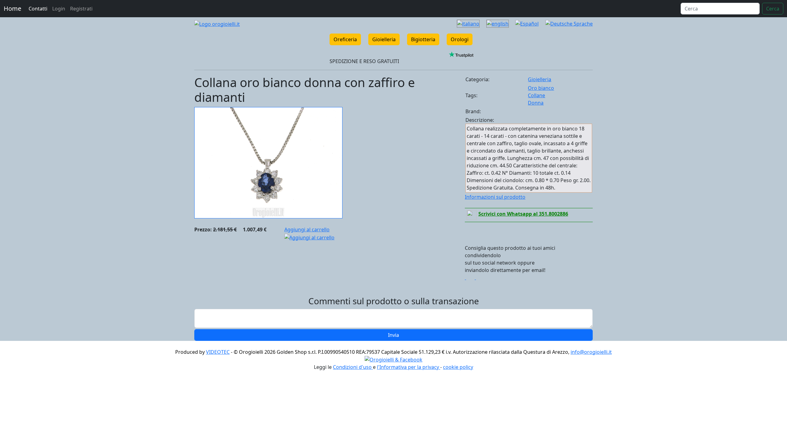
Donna (536, 102)
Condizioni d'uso (353, 367)
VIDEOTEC (218, 352)
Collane (536, 95)
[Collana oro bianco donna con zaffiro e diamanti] (268, 162)
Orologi (460, 39)
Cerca (772, 8)
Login (58, 8)
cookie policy (458, 367)
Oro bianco (541, 88)
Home (12, 8)
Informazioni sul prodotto (495, 197)
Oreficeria (345, 39)
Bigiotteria (423, 39)
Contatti (38, 8)
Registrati (81, 8)
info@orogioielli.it (591, 352)
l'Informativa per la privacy (408, 367)
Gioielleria (384, 39)
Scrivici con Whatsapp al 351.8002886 (523, 213)
